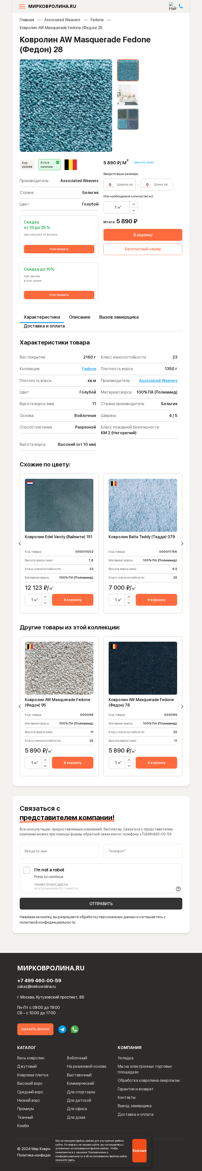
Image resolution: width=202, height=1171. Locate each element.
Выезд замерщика (135, 1105)
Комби (23, 1125)
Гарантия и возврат (135, 1089)
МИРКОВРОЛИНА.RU (52, 6)
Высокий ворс (30, 1083)
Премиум (25, 1108)
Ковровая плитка (32, 1075)
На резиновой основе (86, 1066)
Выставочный (79, 1075)
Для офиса (77, 1108)
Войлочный (77, 1058)
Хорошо (139, 1151)
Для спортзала (81, 1092)
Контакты (126, 1097)
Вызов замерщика (119, 317)
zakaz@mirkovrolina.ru (36, 986)
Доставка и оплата (44, 325)
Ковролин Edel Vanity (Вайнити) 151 (58, 536)
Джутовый (27, 1066)
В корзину (143, 235)
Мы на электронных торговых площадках (145, 1069)
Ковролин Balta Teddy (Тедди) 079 (142, 536)
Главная (27, 19)
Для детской (79, 1100)
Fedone (97, 19)
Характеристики (42, 317)
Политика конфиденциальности (44, 1155)
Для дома (76, 1117)
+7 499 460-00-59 (39, 980)
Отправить (101, 903)
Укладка (126, 1058)
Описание (79, 317)
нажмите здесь (65, 1160)
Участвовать (59, 249)
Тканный (25, 1117)
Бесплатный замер (143, 249)
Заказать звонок (35, 1029)
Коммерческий (80, 1083)
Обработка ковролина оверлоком (149, 1080)
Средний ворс (30, 1092)
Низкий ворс (28, 1100)
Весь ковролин (30, 1058)
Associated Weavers (62, 19)
